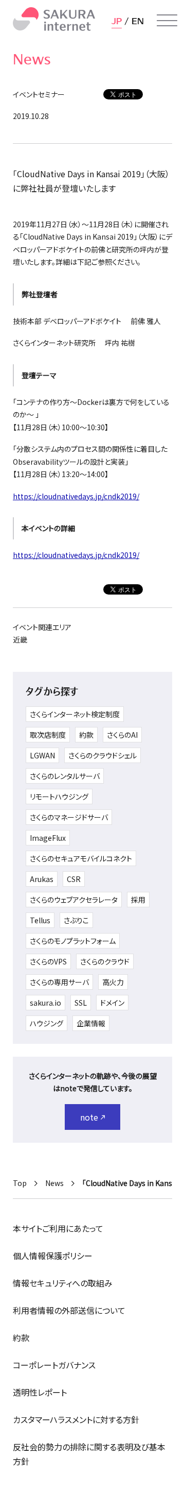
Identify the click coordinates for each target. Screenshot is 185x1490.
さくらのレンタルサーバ (65, 776)
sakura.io (45, 1002)
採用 (138, 899)
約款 (86, 735)
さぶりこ (76, 920)
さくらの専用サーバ (59, 982)
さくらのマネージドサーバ (69, 817)
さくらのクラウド (105, 961)
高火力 (113, 982)
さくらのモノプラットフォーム (73, 941)
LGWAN (42, 755)
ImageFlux (48, 838)
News (54, 1183)
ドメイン (112, 1002)
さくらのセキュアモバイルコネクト (81, 858)
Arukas (41, 879)
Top (20, 1183)
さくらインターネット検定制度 (75, 714)
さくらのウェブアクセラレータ (74, 899)
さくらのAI (122, 735)
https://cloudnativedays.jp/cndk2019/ (76, 496)
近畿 (20, 639)
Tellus (40, 920)
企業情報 (91, 1023)
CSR (74, 879)
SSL (81, 1002)
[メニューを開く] (167, 20)
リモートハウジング (59, 796)
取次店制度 (48, 735)
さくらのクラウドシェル (102, 755)
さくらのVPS (48, 961)
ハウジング (46, 1023)
